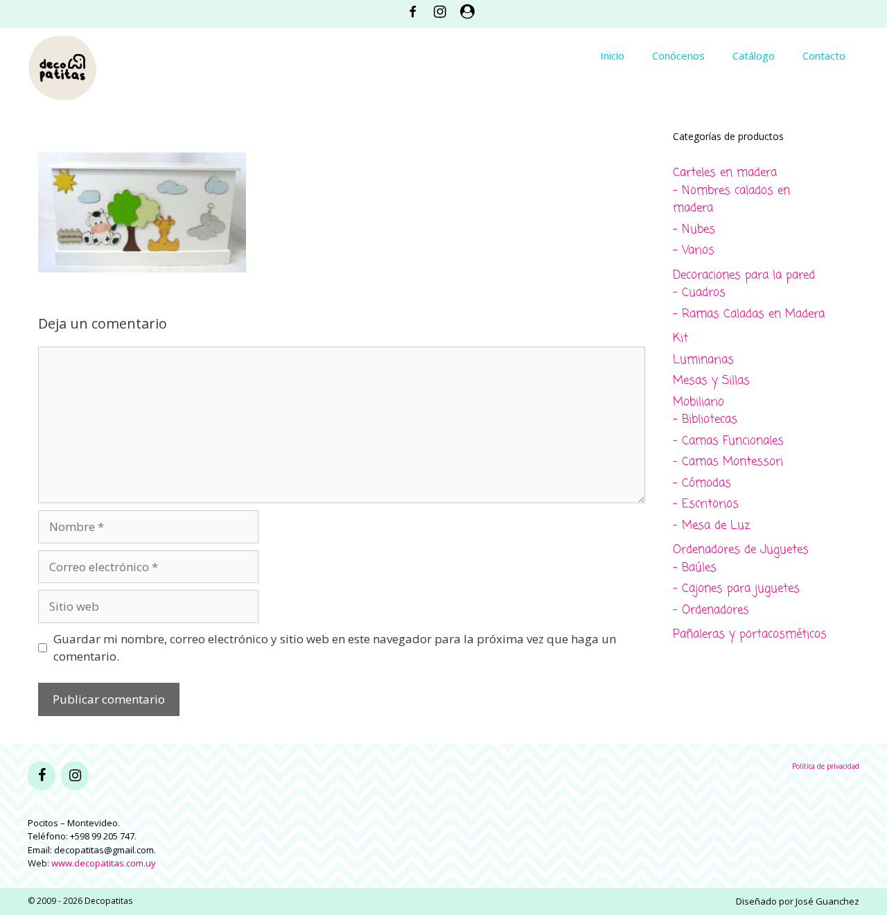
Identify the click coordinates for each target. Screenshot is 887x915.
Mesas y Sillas (711, 381)
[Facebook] (41, 775)
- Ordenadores (711, 610)
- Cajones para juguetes (736, 589)
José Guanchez (827, 901)
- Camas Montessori (728, 462)
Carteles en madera (725, 173)
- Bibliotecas (705, 419)
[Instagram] (75, 775)
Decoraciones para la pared (744, 275)
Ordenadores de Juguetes (741, 550)
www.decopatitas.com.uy (103, 863)
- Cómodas (702, 483)
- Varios (693, 250)
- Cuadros (699, 293)
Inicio (612, 55)
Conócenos (678, 55)
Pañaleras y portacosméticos (750, 634)
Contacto (823, 55)
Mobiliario (698, 402)
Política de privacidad (825, 766)
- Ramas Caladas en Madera (749, 314)
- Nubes (694, 229)
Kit (680, 338)
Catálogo (753, 55)
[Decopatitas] (62, 66)
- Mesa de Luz (711, 525)
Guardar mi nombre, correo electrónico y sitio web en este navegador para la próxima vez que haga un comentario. (334, 648)
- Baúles (695, 568)
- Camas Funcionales (728, 441)
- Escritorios (706, 504)
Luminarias (703, 360)
